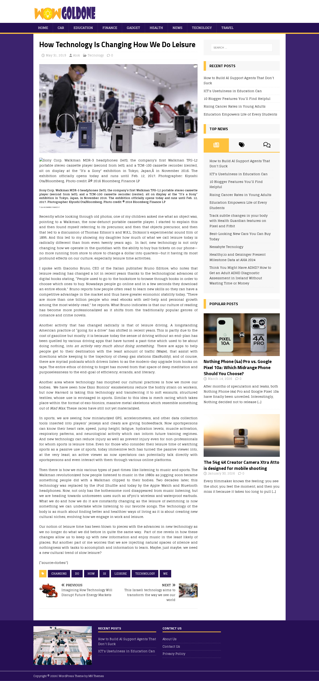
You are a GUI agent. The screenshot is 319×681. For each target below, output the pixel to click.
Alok (76, 55)
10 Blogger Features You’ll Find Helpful (237, 98)
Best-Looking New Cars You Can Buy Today (240, 236)
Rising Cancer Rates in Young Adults (235, 106)
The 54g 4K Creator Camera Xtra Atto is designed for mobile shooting (241, 465)
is (104, 573)
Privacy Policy (174, 654)
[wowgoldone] (66, 20)
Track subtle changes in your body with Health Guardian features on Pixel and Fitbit (238, 221)
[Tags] (241, 145)
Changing (59, 573)
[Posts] (216, 145)
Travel (227, 28)
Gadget (133, 28)
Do (77, 573)
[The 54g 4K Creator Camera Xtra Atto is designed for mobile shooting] (242, 454)
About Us (170, 639)
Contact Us (171, 646)
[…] (259, 402)
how (91, 573)
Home (43, 28)
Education (83, 28)
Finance (110, 28)
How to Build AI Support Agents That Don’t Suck (239, 80)
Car (61, 28)
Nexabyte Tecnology (226, 247)
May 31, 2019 (56, 55)
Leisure (120, 573)
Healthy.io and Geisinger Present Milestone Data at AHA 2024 (237, 256)
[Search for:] (241, 48)
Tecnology (202, 28)
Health (156, 28)
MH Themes (96, 676)
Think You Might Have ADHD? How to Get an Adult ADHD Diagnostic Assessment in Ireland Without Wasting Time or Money (240, 275)
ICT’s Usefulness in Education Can (233, 91)
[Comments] (267, 145)
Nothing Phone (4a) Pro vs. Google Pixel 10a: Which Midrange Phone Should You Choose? (238, 367)
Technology (145, 573)
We (165, 573)
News (177, 28)
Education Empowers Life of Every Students (240, 114)
